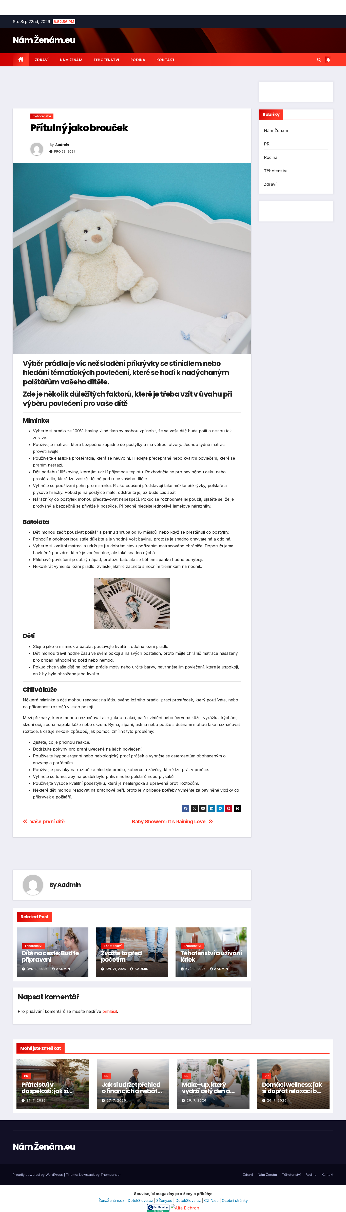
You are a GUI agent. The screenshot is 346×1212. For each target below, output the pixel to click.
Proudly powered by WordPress (38, 1174)
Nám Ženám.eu (44, 40)
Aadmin (62, 144)
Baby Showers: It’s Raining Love (169, 822)
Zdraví (42, 59)
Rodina (137, 59)
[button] (319, 59)
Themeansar (111, 1174)
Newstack (87, 1174)
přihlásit (109, 1011)
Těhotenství (106, 59)
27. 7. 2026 (36, 1100)
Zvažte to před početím (121, 956)
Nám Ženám (71, 59)
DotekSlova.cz (141, 1200)
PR (267, 143)
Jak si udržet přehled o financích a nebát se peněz (131, 1091)
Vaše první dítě (47, 822)
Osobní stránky (235, 1200)
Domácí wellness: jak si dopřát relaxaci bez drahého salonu (292, 1091)
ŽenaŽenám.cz (112, 1200)
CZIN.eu (212, 1200)
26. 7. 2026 (196, 1100)
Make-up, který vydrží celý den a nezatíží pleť (206, 1091)
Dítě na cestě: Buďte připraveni (50, 956)
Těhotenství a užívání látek (211, 956)
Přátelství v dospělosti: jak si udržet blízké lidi (45, 1091)
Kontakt (166, 59)
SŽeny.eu (164, 1200)
